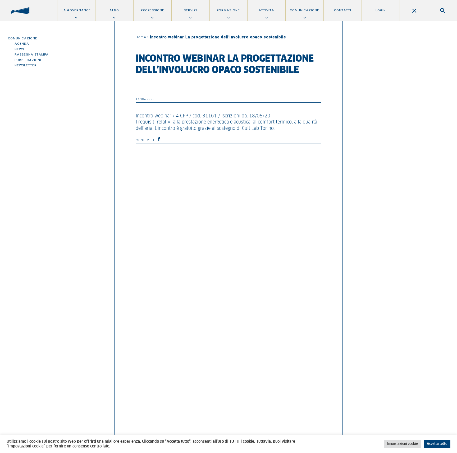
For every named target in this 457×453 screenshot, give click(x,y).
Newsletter (26, 65)
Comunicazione (304, 10)
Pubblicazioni (28, 60)
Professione (152, 10)
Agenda (22, 43)
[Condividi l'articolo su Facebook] (159, 139)
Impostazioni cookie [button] (402, 444)
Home (141, 37)
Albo (114, 10)
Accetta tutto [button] (437, 444)
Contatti (342, 10)
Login (381, 10)
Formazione (228, 10)
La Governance (76, 10)
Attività (266, 10)
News (19, 49)
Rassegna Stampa (32, 54)
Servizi (190, 10)
